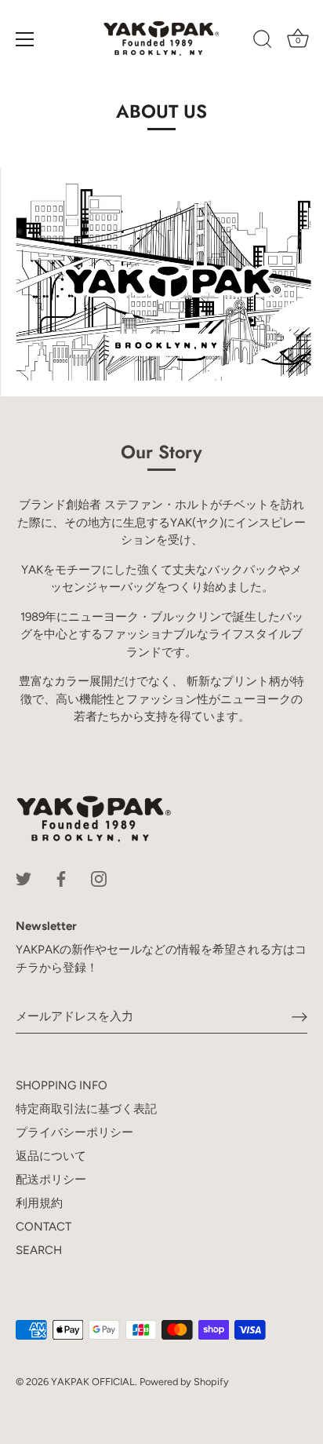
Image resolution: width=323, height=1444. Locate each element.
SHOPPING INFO (61, 1085)
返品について (51, 1156)
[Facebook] (61, 878)
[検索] (262, 41)
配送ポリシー (51, 1179)
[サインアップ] (299, 1017)
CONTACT (43, 1227)
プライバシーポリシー (74, 1132)
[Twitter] (23, 878)
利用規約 (39, 1203)
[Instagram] (99, 878)
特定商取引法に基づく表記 (86, 1109)
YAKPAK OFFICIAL (93, 1381)
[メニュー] (25, 39)
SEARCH (39, 1250)
